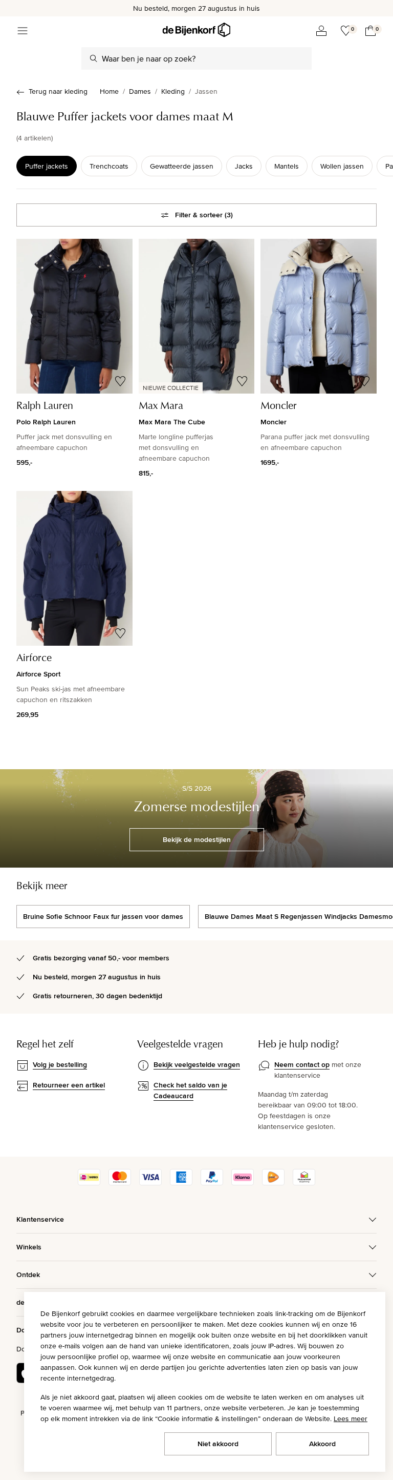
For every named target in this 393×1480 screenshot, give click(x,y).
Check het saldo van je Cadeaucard (190, 1090)
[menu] (22, 31)
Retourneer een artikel (69, 1085)
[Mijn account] (321, 31)
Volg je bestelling (60, 1064)
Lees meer (350, 1418)
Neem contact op (302, 1064)
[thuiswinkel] (304, 1183)
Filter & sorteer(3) (204, 215)
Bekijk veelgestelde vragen (197, 1064)
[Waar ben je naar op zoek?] (93, 58)
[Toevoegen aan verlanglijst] (120, 381)
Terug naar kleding (58, 91)
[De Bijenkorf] (196, 30)
